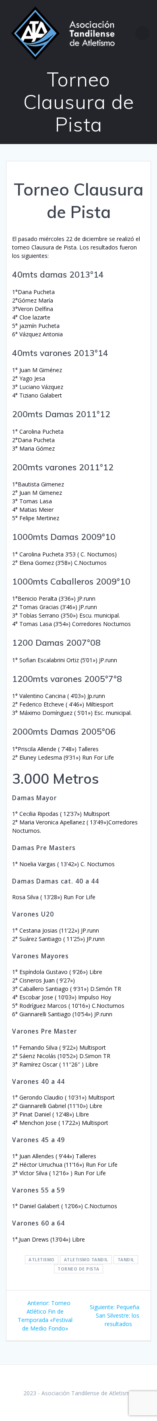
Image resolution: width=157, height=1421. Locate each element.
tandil (126, 1259)
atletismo (42, 1259)
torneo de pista (78, 1269)
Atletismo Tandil (86, 1259)
